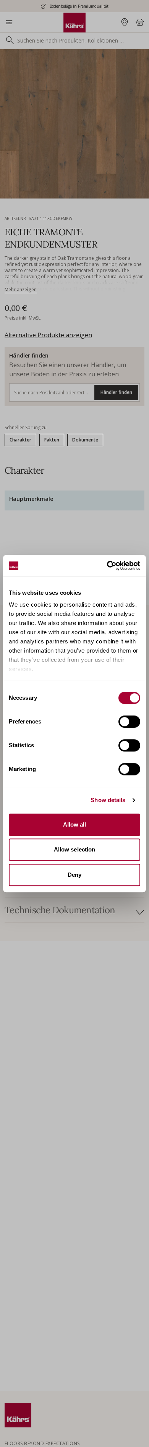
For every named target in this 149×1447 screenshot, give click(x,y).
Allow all (74, 824)
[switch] (129, 721)
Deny (74, 874)
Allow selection (75, 849)
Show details (108, 800)
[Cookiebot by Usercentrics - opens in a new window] (107, 566)
